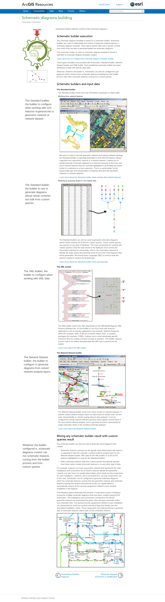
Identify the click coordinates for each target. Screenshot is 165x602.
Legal (39, 598)
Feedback (24, 598)
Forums (71, 11)
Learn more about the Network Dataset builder (77, 429)
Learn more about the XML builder (72, 348)
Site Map (32, 598)
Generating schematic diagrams (70, 575)
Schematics (36, 22)
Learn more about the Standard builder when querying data (83, 262)
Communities (38, 11)
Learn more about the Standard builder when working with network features (90, 177)
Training (51, 598)
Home (25, 11)
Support (44, 598)
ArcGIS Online (104, 5)
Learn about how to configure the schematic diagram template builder (85, 59)
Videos (82, 11)
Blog (61, 11)
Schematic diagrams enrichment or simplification (106, 575)
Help (52, 11)
